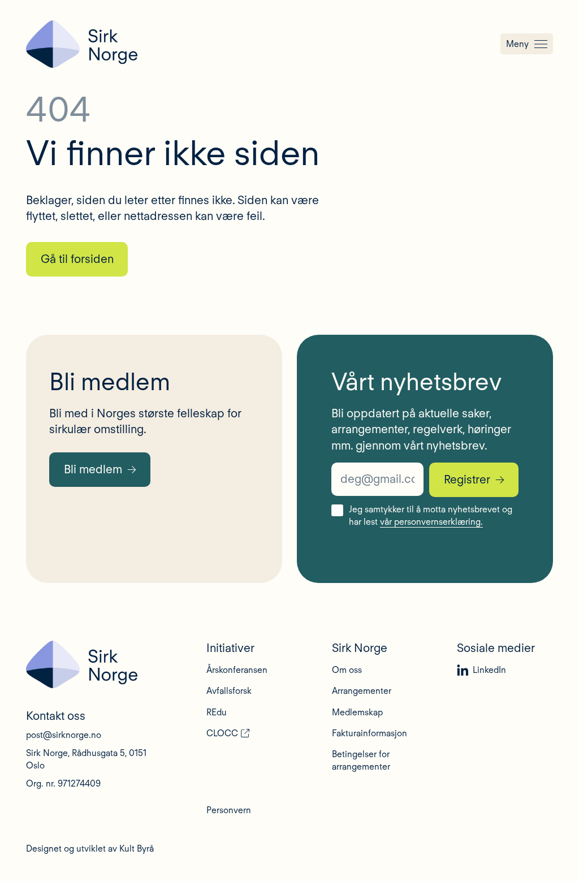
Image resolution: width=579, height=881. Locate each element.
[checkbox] (337, 510)
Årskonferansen (236, 669)
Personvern (228, 810)
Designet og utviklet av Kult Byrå (90, 848)
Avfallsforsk (229, 690)
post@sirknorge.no (63, 734)
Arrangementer (361, 690)
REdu (216, 712)
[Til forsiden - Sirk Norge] (81, 44)
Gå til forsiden (77, 259)
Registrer (467, 479)
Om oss (347, 669)
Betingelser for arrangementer (361, 760)
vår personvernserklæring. (431, 521)
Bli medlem (93, 469)
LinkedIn (489, 669)
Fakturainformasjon (369, 733)
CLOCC (222, 733)
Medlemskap (357, 712)
